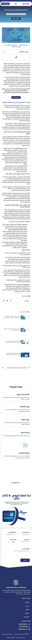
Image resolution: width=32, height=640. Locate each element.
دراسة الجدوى (13, 91)
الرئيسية (27, 602)
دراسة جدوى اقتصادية (18, 179)
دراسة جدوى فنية (16, 237)
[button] (15, 4)
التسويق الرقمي (19, 148)
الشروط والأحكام (11, 637)
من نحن (27, 606)
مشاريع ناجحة (25, 296)
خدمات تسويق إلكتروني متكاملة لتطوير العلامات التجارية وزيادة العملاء (12, 317)
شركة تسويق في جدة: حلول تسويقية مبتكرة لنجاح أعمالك (12, 329)
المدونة (27, 613)
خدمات (22, 590)
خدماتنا (27, 610)
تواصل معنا (26, 617)
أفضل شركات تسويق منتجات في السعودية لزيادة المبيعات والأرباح (13, 341)
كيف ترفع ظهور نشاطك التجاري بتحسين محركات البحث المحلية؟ (13, 354)
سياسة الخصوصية (20, 637)
